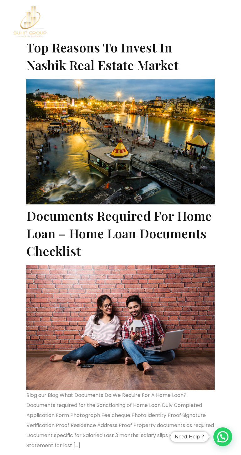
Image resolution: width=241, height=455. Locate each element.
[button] (166, 14)
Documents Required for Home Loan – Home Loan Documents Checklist (119, 233)
